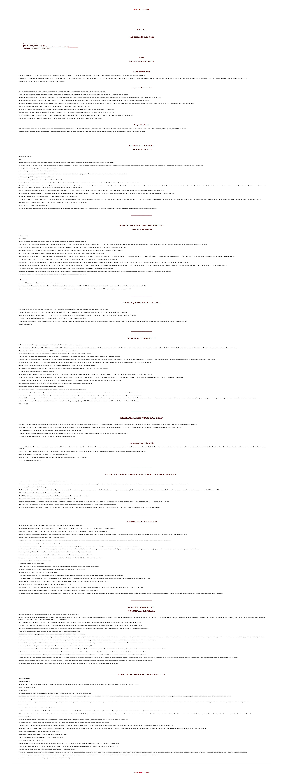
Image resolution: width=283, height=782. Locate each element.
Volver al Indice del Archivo (141, 9)
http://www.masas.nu (73, 47)
